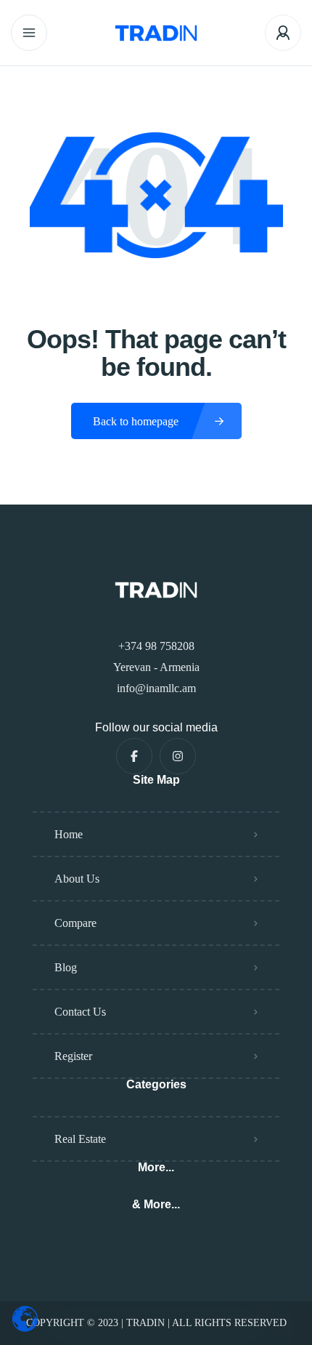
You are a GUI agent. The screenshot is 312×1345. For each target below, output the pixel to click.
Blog (65, 967)
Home (68, 834)
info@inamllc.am (156, 688)
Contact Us (80, 1011)
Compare (75, 923)
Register (73, 1056)
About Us (76, 878)
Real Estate (80, 1139)
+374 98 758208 (156, 646)
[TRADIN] (156, 33)
